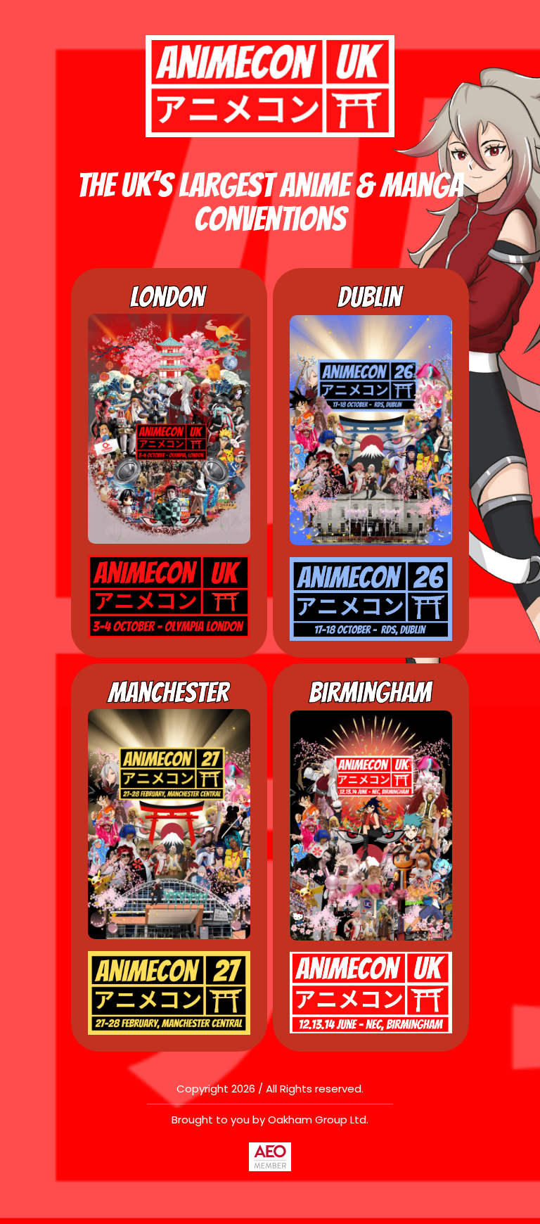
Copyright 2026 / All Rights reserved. (270, 1088)
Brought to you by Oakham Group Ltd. (270, 1119)
